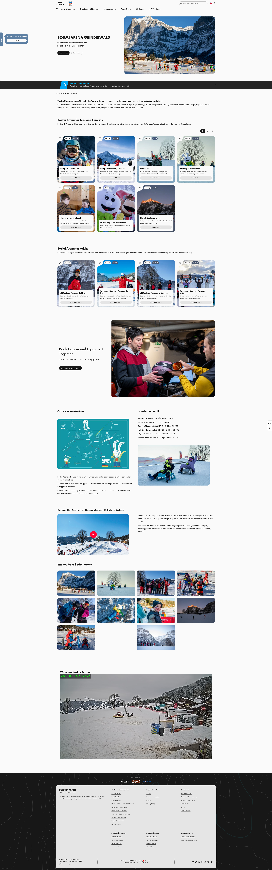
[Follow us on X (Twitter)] (205, 861)
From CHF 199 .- (76, 302)
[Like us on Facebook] (202, 861)
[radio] (202, 131)
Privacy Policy (150, 804)
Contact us (77, 53)
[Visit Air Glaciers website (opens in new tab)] (147, 781)
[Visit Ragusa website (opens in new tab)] (136, 781)
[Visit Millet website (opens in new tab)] (125, 781)
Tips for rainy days (152, 840)
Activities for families (188, 836)
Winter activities (116, 836)
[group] (207, 131)
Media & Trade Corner (188, 800)
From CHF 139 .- (156, 302)
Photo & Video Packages (189, 797)
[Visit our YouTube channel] (192, 861)
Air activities (150, 847)
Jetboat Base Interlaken (118, 817)
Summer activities (117, 840)
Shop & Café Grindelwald (119, 807)
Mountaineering (110, 9)
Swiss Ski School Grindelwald (120, 814)
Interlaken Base (116, 797)
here (96, 493)
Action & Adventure (68, 9)
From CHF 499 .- (156, 178)
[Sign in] (214, 3)
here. (71, 480)
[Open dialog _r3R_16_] (169, 45)
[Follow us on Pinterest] (211, 861)
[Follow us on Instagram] (199, 861)
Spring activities (116, 843)
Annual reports (185, 810)
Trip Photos (185, 804)
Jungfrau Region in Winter (189, 840)
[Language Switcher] (211, 3)
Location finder (116, 793)
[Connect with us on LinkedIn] (208, 861)
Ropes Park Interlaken (118, 821)
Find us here (63, 53)
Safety (148, 793)
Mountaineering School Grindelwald (122, 804)
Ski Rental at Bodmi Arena (70, 368)
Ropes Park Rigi (116, 824)
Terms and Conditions (153, 797)
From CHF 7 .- (196, 178)
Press (183, 807)
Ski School (140, 9)
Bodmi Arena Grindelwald (119, 810)
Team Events (126, 9)
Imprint (148, 800)
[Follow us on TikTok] (195, 861)
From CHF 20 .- (76, 227)
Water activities (151, 843)
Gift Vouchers (154, 9)
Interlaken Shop (116, 800)
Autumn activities (116, 847)
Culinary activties (151, 836)
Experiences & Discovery (89, 9)
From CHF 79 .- (76, 178)
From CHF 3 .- (156, 227)
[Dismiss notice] (215, 85)
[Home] (57, 93)
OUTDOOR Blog (186, 793)
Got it (17, 40)
